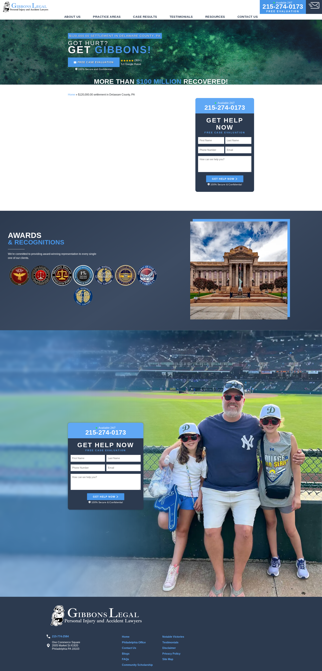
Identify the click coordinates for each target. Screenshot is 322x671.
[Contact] (314, 5)
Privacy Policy (171, 653)
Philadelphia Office (134, 642)
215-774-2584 (60, 636)
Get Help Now (223, 178)
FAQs (125, 659)
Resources (215, 16)
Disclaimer (169, 648)
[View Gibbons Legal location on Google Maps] (239, 631)
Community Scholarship (137, 664)
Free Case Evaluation (96, 62)
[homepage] (26, 6)
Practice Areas (107, 16)
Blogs (125, 653)
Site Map (167, 659)
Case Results (145, 16)
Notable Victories (173, 636)
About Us (72, 16)
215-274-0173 (282, 6)
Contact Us (247, 16)
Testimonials (181, 16)
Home (71, 94)
